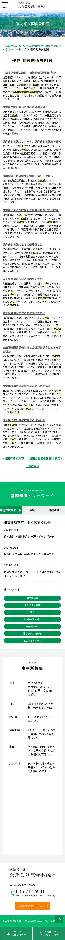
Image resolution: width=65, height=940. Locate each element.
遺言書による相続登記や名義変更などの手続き (31, 210)
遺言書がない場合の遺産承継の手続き (25, 107)
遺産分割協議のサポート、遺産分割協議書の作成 (32, 141)
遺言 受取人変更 (32, 605)
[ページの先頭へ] (59, 919)
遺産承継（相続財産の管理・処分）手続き (28, 176)
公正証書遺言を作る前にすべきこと (24, 313)
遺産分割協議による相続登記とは (23, 244)
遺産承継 (54, 510)
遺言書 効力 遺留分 (32, 633)
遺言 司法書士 (32, 626)
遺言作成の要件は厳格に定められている (27, 386)
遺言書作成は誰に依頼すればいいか (24, 420)
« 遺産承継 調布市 (13, 458)
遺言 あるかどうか (33, 640)
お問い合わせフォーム (30, 905)
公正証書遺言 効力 (33, 619)
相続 (32, 510)
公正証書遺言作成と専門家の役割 (23, 279)
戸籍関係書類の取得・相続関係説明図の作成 (29, 73)
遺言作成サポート (10, 510)
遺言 (32, 612)
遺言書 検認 (32, 598)
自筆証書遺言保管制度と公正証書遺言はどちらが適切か (32, 349)
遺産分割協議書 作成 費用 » (46, 458)
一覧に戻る (32, 466)
